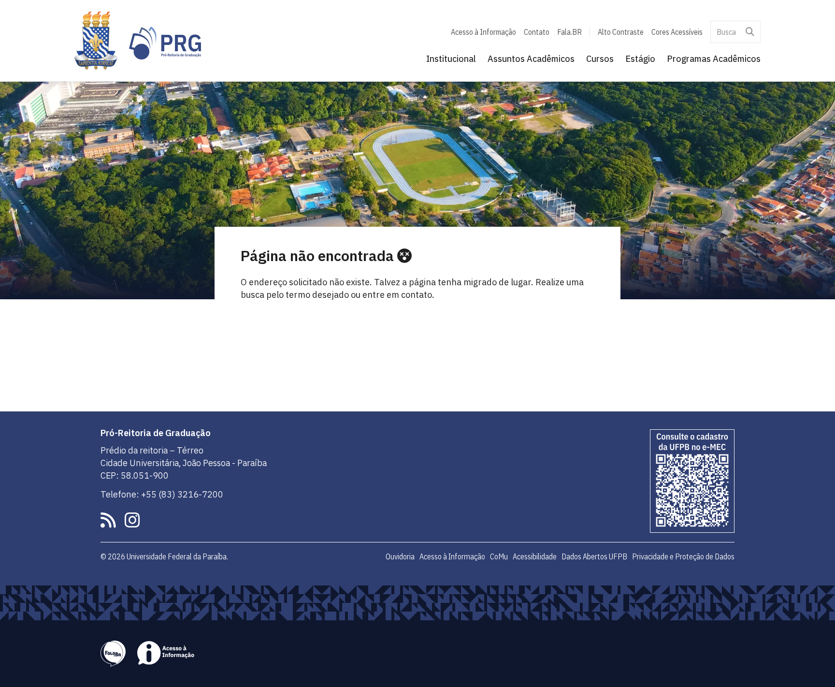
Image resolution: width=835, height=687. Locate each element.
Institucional (451, 58)
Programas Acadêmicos (714, 58)
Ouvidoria (400, 556)
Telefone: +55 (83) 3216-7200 (162, 494)
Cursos (600, 58)
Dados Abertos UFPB (594, 556)
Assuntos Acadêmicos (531, 58)
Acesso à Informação (483, 32)
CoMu (499, 556)
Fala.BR (569, 32)
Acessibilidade (535, 556)
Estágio (640, 58)
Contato (536, 32)
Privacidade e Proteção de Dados (683, 556)
